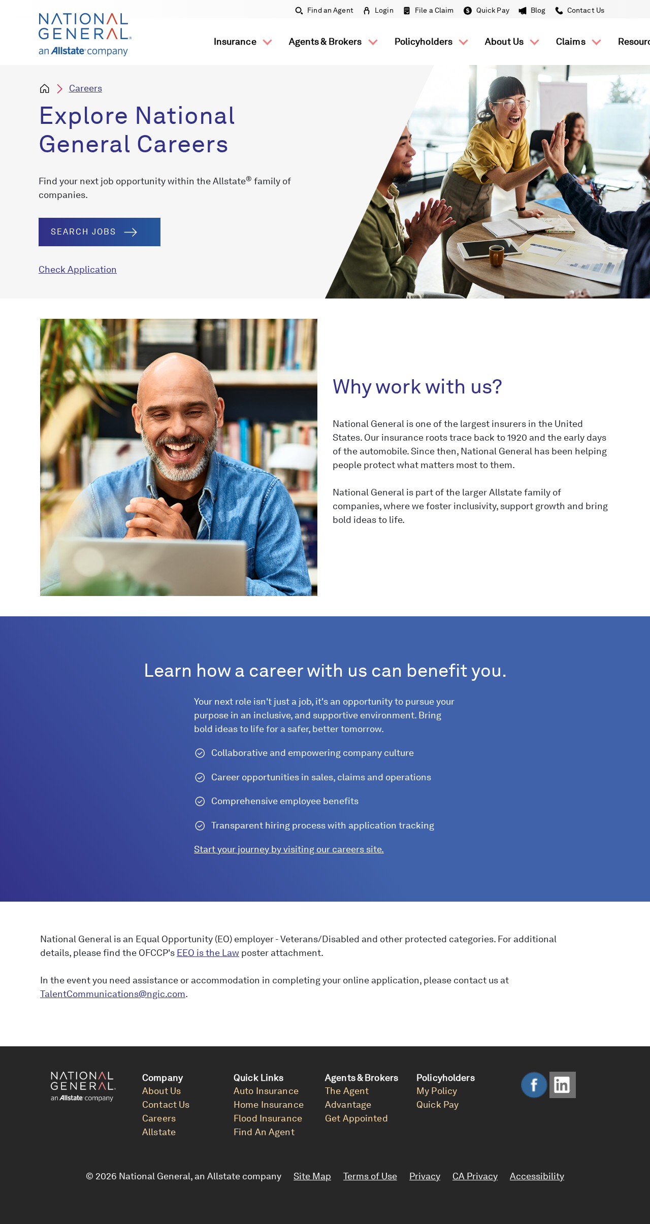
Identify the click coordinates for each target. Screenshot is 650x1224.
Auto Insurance (266, 1090)
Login (384, 10)
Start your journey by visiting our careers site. (289, 849)
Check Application (78, 269)
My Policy (436, 1090)
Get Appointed (356, 1118)
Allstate (159, 1132)
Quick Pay (493, 10)
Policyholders (425, 41)
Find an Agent (330, 10)
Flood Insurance (268, 1118)
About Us (505, 41)
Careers (85, 88)
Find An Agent (264, 1132)
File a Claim (434, 10)
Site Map (312, 1176)
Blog (538, 10)
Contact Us (585, 10)
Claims (572, 41)
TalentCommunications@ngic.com (112, 993)
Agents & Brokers (326, 41)
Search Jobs (83, 232)
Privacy (424, 1176)
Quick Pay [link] (437, 1104)
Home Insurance (269, 1104)
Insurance (236, 41)
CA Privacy (475, 1176)
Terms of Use (370, 1176)
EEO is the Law (208, 952)
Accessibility (537, 1176)
